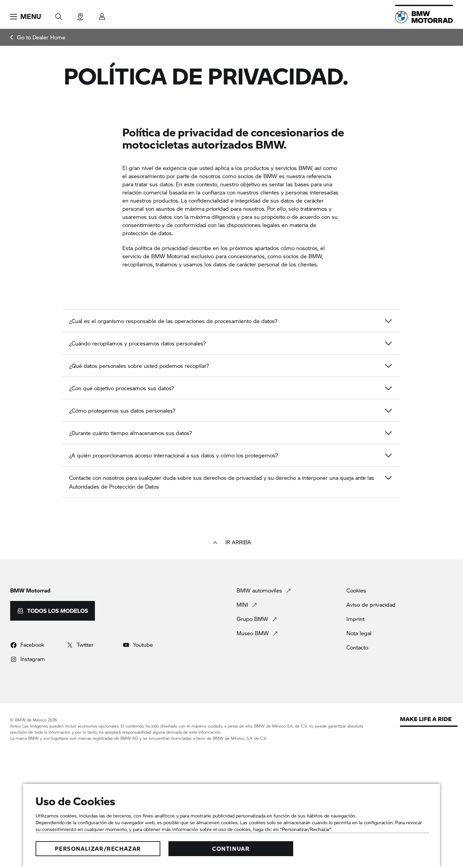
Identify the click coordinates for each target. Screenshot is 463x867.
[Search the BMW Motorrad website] (59, 14)
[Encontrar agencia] (80, 14)
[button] (25, 16)
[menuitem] (37, 37)
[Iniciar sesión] (102, 14)
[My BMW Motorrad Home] (424, 17)
